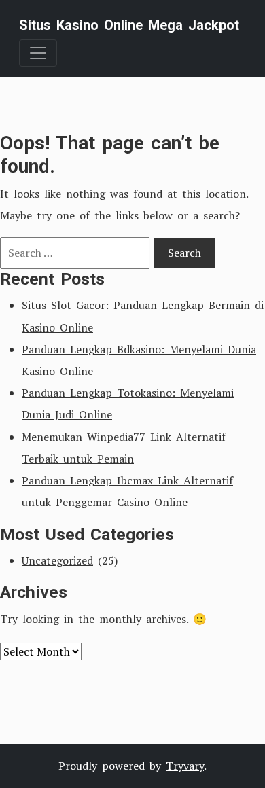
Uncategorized (57, 560)
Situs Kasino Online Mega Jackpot (129, 25)
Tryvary (185, 765)
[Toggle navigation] (38, 53)
